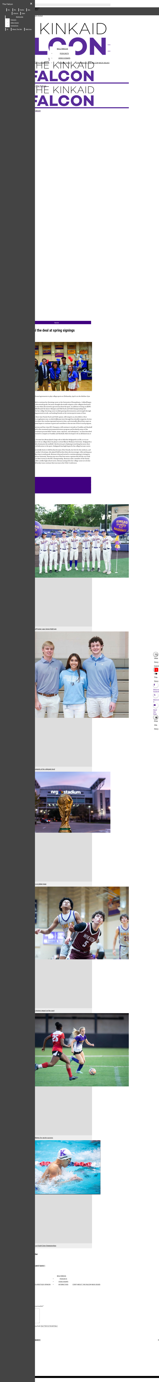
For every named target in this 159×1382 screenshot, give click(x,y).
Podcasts (64, 53)
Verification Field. (35, 1326)
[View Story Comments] (155, 654)
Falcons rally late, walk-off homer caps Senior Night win (38, 629)
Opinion (24, 13)
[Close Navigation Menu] (31, 3)
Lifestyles (16, 13)
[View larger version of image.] (55, 366)
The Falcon (7, 4)
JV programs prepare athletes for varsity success (36, 1138)
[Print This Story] (155, 717)
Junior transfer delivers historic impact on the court (37, 1011)
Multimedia (62, 49)
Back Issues (29, 29)
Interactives (14, 26)
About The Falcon (17, 29)
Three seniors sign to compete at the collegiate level (37, 769)
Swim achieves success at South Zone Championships (38, 1246)
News (16, 10)
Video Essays (64, 58)
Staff (8, 29)
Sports (30, 10)
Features (22, 10)
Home (10, 10)
